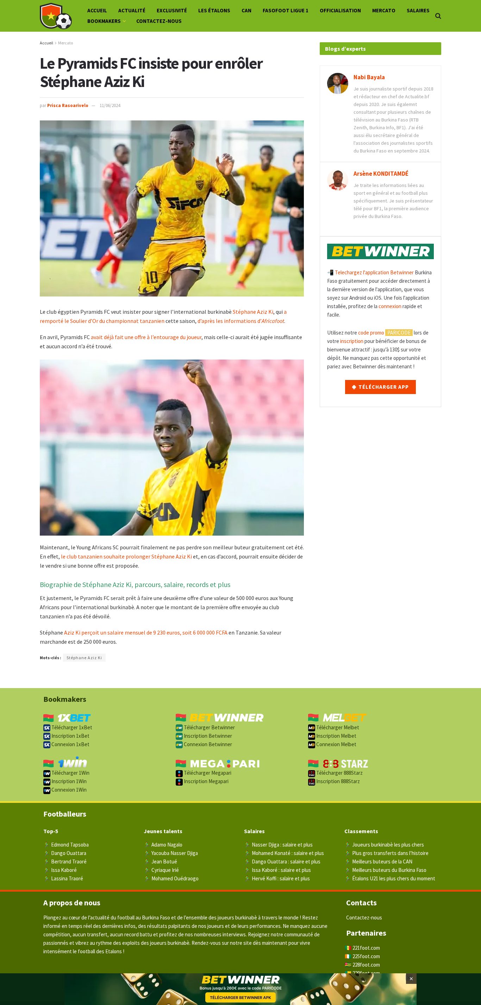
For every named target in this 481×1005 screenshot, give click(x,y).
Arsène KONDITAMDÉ (381, 173)
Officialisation (340, 10)
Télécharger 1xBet (71, 727)
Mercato (383, 10)
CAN (246, 10)
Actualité (131, 10)
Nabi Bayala (369, 77)
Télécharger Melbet (337, 727)
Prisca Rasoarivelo (67, 105)
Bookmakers (104, 21)
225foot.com (366, 956)
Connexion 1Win (68, 789)
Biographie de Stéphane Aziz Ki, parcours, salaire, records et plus (135, 584)
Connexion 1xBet (69, 744)
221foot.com (366, 947)
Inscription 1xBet (69, 735)
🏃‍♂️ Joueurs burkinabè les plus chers (384, 844)
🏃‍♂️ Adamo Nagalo (163, 844)
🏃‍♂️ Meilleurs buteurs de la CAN (378, 861)
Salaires (418, 10)
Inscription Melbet (335, 735)
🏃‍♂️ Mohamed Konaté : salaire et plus (284, 853)
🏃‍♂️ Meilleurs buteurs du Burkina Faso (385, 870)
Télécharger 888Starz (339, 772)
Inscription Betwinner (207, 735)
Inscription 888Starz (337, 781)
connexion (390, 306)
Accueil (97, 10)
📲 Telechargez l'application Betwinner (370, 272)
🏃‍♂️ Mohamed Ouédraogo (171, 878)
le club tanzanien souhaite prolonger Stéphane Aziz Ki (126, 556)
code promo (371, 332)
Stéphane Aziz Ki (253, 311)
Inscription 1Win (68, 781)
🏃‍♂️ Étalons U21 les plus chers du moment (389, 878)
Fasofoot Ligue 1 (285, 10)
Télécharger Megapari (207, 772)
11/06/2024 (110, 105)
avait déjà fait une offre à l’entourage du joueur (146, 337)
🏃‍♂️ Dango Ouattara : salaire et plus (282, 861)
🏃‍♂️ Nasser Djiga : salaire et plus (278, 844)
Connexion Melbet (335, 744)
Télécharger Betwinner (209, 727)
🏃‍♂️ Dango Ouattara (64, 853)
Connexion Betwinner (207, 744)
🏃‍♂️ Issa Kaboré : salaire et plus (277, 870)
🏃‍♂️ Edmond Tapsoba (66, 844)
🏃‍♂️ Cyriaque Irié (161, 870)
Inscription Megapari (206, 781)
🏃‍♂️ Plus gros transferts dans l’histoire (386, 853)
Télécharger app (383, 386)
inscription (351, 341)
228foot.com (366, 964)
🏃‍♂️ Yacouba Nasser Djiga (171, 853)
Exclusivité (172, 10)
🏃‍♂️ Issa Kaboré (60, 870)
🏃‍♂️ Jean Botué (160, 861)
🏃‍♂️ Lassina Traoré (63, 878)
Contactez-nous (159, 21)
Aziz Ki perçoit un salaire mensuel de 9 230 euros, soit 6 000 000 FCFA (145, 632)
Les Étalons (214, 10)
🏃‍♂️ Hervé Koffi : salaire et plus (277, 878)
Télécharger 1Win (69, 772)
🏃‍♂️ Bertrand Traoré (65, 861)
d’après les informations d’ (241, 320)
